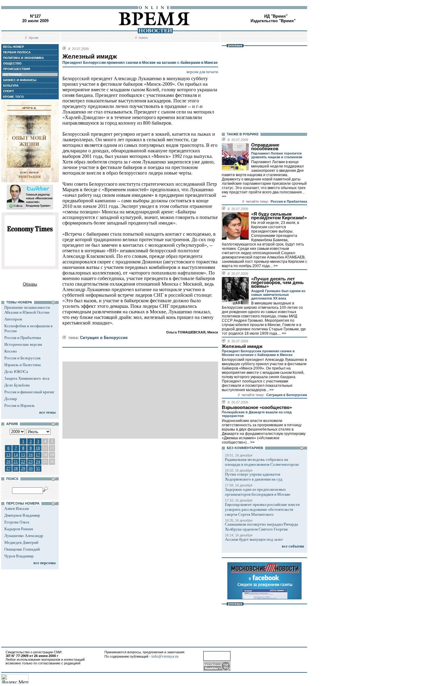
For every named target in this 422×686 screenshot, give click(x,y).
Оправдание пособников (265, 147)
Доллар (10, 398)
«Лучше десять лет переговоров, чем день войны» (277, 282)
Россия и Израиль (19, 405)
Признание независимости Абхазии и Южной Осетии (27, 310)
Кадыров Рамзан (18, 529)
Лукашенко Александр (23, 535)
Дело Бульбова (17, 385)
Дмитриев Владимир (22, 515)
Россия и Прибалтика (22, 337)
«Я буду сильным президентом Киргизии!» (279, 216)
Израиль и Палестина (22, 364)
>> (224, 196)
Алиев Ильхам (16, 508)
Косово (10, 351)
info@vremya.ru (165, 656)
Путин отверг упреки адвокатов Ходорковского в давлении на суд (253, 476)
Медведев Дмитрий (21, 542)
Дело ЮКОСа (16, 371)
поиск (143, 37)
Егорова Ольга (16, 522)
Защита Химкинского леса (26, 378)
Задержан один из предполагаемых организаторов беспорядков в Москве (257, 492)
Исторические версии (23, 344)
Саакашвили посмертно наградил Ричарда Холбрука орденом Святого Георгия (261, 526)
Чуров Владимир (19, 556)
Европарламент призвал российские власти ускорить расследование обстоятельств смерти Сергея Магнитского (262, 509)
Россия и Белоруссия (22, 358)
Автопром (13, 319)
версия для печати (202, 71)
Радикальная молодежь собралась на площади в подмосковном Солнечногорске (262, 462)
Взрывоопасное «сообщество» (257, 407)
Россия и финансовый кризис (29, 392)
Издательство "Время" (273, 21)
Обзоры (30, 284)
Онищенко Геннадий (22, 549)
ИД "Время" (276, 16)
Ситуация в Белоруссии (104, 337)
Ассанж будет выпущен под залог (254, 539)
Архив (33, 37)
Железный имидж (242, 346)
